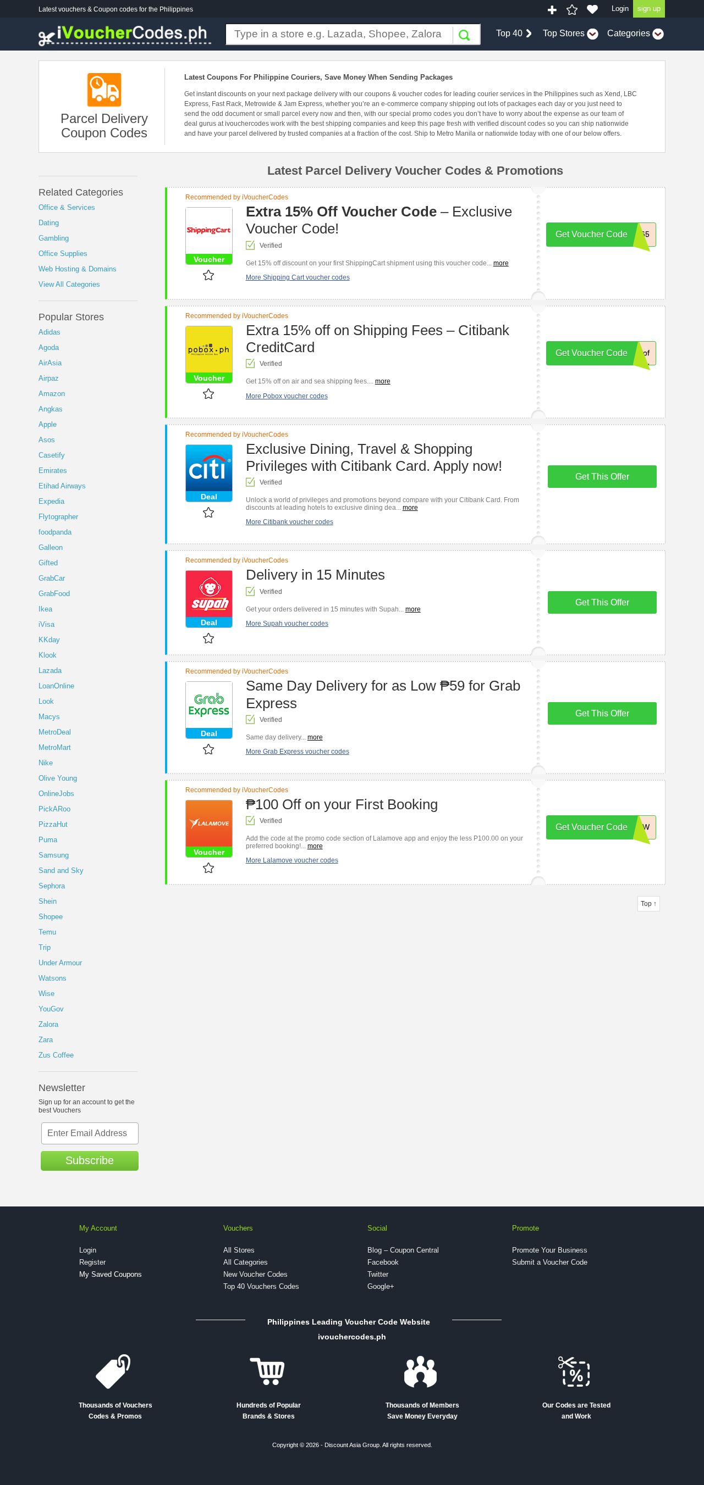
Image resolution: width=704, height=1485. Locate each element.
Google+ (380, 1286)
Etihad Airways (62, 486)
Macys (49, 717)
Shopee (50, 917)
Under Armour (60, 963)
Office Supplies (62, 253)
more (501, 263)
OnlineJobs (56, 793)
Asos (46, 440)
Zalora (48, 1024)
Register (92, 1262)
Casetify (51, 455)
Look (46, 701)
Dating (48, 223)
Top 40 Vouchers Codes (261, 1286)
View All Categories (69, 284)
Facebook (383, 1262)
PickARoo (54, 809)
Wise (46, 993)
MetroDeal (54, 732)
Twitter (377, 1274)
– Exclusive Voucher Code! (379, 220)
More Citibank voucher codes (289, 522)
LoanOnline (56, 686)
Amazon (51, 394)
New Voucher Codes (255, 1274)
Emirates (52, 470)
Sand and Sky (61, 870)
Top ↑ (649, 904)
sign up (649, 8)
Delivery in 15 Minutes (315, 574)
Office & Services (66, 207)
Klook (47, 655)
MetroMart (54, 747)
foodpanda (55, 532)
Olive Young (57, 778)
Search (464, 35)
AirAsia (50, 363)
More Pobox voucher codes (287, 396)
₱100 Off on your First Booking (342, 804)
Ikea (45, 609)
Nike (45, 763)
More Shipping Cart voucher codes (298, 277)
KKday (49, 640)
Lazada (50, 670)
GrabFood (54, 593)
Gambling (53, 238)
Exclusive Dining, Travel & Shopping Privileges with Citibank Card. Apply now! (374, 457)
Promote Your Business (549, 1250)
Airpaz (48, 378)
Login (620, 8)
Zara (45, 1040)
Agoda (48, 347)
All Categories (245, 1262)
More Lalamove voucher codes (292, 860)
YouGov (51, 1009)
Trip (44, 947)
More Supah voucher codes (287, 623)
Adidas (49, 332)
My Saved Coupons (110, 1274)
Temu (47, 932)
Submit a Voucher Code (549, 1262)
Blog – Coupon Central (403, 1250)
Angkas (50, 409)
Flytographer (58, 517)
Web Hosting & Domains (77, 269)
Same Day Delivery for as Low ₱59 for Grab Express (383, 694)
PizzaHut (53, 824)
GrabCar (51, 578)
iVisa (46, 624)
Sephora (51, 886)
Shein (47, 901)
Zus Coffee (56, 1055)
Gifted (48, 563)
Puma (47, 840)
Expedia (51, 501)
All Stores (239, 1250)
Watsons (52, 978)
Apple (47, 424)
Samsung (53, 855)
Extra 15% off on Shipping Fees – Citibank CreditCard (377, 338)
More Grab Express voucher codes (297, 751)
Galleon (50, 547)
